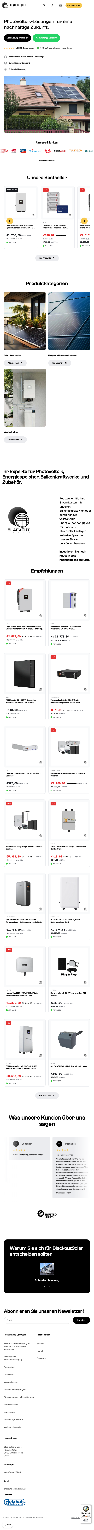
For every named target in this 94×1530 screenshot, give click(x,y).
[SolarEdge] (53, 151)
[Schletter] (84, 151)
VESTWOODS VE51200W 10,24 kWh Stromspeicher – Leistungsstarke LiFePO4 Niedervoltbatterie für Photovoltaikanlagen (23, 922)
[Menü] (90, 1505)
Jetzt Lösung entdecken (17, 38)
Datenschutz (10, 1367)
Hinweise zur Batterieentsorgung (13, 1358)
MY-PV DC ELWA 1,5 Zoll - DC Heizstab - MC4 (69, 1066)
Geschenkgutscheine (13, 1419)
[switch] (85, 1520)
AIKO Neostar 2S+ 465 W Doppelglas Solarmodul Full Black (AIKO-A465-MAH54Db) (21, 702)
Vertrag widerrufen (13, 1427)
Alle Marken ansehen (47, 160)
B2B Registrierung (73, 5)
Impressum (9, 1412)
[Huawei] (7, 151)
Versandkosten (11, 1382)
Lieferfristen (9, 1374)
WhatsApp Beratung (48, 38)
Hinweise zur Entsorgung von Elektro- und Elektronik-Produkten (17, 1346)
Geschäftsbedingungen (15, 1389)
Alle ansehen (13, 363)
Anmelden (81, 1320)
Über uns (41, 1358)
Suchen (40, 1344)
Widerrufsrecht (11, 1404)
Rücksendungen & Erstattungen (19, 1397)
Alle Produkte (45, 258)
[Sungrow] (68, 151)
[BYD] (40, 151)
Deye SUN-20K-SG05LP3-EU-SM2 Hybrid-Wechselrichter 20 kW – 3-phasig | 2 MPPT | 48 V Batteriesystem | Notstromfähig (24, 629)
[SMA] (16, 151)
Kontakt (40, 1351)
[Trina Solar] (28, 151)
